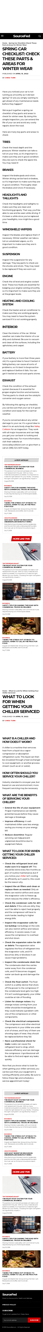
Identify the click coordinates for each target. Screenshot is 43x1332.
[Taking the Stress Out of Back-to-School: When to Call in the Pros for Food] (21, 626)
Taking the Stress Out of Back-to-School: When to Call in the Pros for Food (20, 504)
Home (4, 43)
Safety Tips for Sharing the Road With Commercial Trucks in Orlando (21, 488)
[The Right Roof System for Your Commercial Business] (21, 551)
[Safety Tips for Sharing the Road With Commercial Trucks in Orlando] (21, 591)
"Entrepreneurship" (10, 563)
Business (8, 486)
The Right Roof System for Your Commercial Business (17, 566)
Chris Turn (10, 78)
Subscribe (34, 1320)
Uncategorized (10, 518)
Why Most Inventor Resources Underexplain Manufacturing (18, 521)
